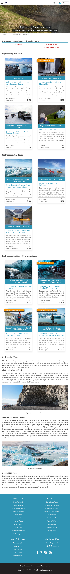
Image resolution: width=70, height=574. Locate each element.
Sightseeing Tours (27, 34)
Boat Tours (52, 45)
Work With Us (51, 521)
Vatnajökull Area (18, 556)
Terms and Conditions (52, 505)
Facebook (37, 552)
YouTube (50, 552)
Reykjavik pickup (51, 527)
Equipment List (18, 546)
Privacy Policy (51, 530)
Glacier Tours (18, 527)
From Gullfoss (18, 515)
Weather (18, 559)
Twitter (41, 552)
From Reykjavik (18, 502)
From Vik (18, 518)
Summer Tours (18, 521)
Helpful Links (18, 539)
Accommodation (18, 543)
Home (13, 34)
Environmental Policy (51, 508)
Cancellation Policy (52, 502)
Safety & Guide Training (51, 511)
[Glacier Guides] (9, 3)
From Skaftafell (18, 505)
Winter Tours (18, 524)
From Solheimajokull (18, 508)
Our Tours (18, 498)
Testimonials (52, 515)
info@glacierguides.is (52, 546)
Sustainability (52, 524)
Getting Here (18, 549)
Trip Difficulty (18, 552)
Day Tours (18, 34)
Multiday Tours (52, 47)
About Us (52, 498)
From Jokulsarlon (18, 511)
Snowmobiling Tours (18, 530)
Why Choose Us (52, 518)
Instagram (45, 552)
